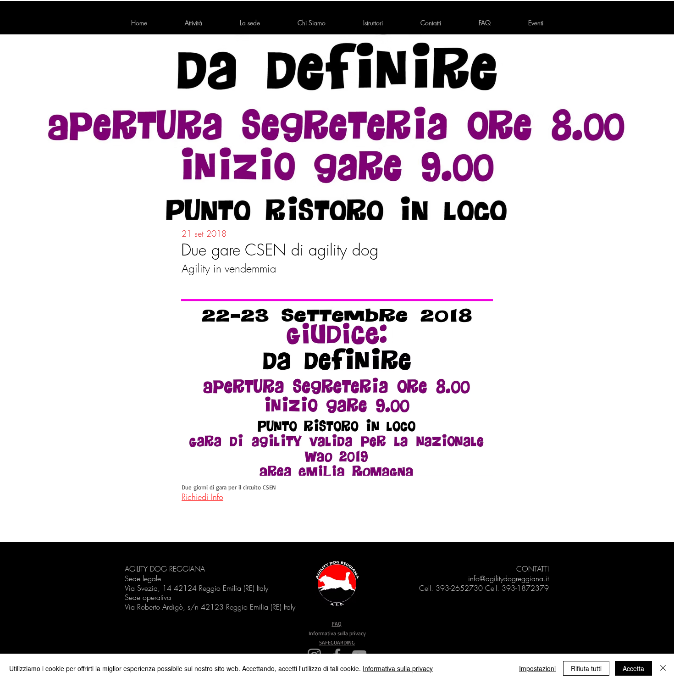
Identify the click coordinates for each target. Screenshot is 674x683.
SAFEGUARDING (337, 642)
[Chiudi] (662, 668)
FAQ (337, 623)
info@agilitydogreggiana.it (508, 578)
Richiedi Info (202, 496)
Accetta (633, 668)
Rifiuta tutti (586, 668)
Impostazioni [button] (537, 668)
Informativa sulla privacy (337, 633)
